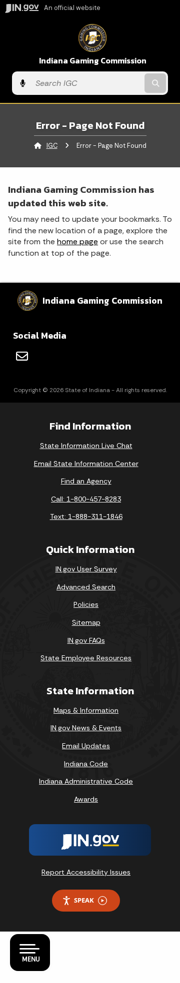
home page (77, 241)
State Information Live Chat (86, 445)
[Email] (22, 356)
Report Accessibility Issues (86, 872)
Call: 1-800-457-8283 (86, 498)
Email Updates (86, 745)
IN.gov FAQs (86, 640)
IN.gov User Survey (86, 568)
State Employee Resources (86, 657)
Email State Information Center (86, 463)
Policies (86, 604)
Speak (84, 900)
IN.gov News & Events (86, 727)
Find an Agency (86, 481)
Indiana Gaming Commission (92, 60)
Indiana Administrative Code (86, 781)
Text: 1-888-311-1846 (86, 516)
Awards (86, 799)
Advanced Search (86, 586)
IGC (52, 145)
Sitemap (86, 622)
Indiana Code (86, 763)
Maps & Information (86, 710)
